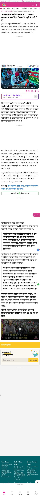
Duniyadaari (4, 465)
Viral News (17, 479)
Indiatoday (13, 1)
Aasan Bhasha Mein (6, 472)
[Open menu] (1, 8)
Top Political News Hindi (19, 470)
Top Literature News (19, 476)
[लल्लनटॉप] (4, 5)
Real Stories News (19, 473)
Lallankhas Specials (19, 468)
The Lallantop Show (6, 464)
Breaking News (18, 469)
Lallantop (3, 1)
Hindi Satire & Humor (19, 467)
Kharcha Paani (5, 471)
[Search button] (32, 4)
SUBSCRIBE (33, 360)
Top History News (18, 472)
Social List (4, 473)
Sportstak (19, 1)
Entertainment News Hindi (32, 467)
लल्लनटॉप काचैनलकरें (20, 193)
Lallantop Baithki (5, 470)
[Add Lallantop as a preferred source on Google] (32, 66)
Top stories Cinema (32, 469)
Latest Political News (19, 474)
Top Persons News (19, 477)
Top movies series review (31, 473)
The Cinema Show (6, 477)
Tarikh (3, 474)
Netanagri (4, 469)
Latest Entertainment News (32, 475)
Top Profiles (17, 478)
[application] (20, 329)
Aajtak (8, 1)
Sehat (2, 476)
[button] (37, 5)
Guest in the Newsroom (4, 467)
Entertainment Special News (31, 470)
